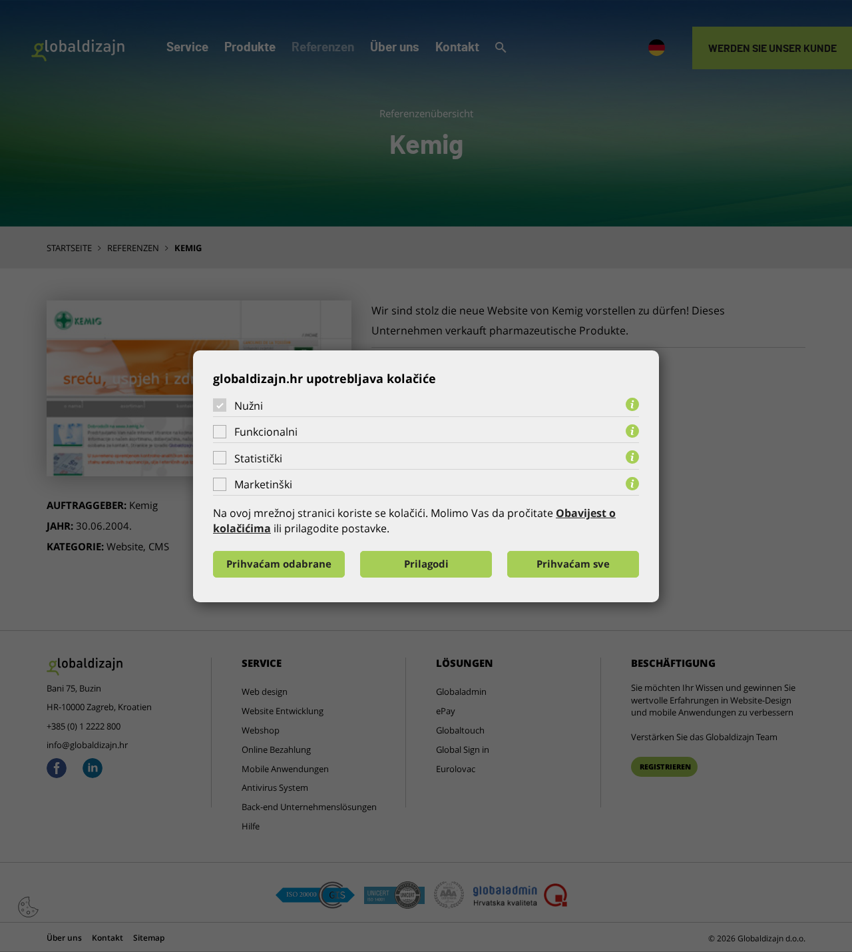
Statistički (258, 458)
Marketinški (263, 484)
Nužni (248, 405)
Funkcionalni (266, 431)
